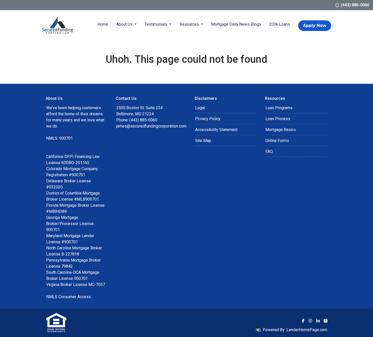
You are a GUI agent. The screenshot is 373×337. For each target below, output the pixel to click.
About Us (124, 24)
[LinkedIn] (318, 321)
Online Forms (277, 140)
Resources (190, 24)
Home (102, 24)
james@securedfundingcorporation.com (151, 126)
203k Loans (279, 24)
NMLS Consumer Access (68, 296)
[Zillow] (325, 321)
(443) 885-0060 (355, 5)
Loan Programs (279, 107)
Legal (200, 107)
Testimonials (156, 24)
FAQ (269, 151)
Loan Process (277, 118)
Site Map (203, 140)
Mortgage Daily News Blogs (236, 24)
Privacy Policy (208, 118)
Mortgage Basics (280, 129)
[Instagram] (310, 321)
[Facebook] (303, 321)
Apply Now (314, 25)
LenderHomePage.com (306, 329)
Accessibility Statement (216, 129)
